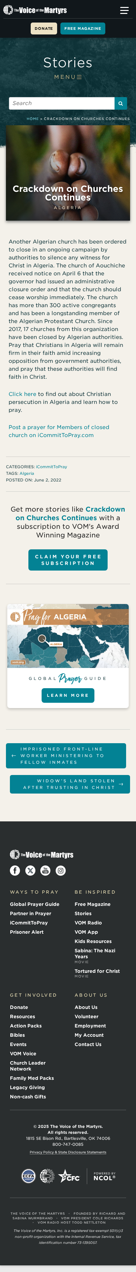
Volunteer (86, 1016)
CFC (69, 1176)
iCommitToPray (51, 466)
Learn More (68, 695)
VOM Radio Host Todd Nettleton (72, 1222)
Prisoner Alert (27, 932)
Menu (65, 77)
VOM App (86, 932)
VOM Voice (23, 1053)
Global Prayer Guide (34, 904)
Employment (90, 1025)
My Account (89, 1035)
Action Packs (26, 1025)
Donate (44, 28)
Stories (68, 63)
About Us (86, 1007)
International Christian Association (47, 1176)
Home (33, 119)
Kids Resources (93, 941)
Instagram (60, 870)
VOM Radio (88, 922)
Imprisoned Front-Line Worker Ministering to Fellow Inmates (58, 756)
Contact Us (88, 1044)
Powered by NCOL (105, 1176)
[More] (124, 10)
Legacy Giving (27, 1087)
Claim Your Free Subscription (68, 560)
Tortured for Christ (97, 973)
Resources (22, 1016)
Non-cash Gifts (28, 1096)
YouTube (45, 870)
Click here (22, 394)
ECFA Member (29, 1176)
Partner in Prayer (30, 913)
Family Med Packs (32, 1078)
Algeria (68, 207)
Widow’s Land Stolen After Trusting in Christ (74, 784)
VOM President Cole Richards (92, 1218)
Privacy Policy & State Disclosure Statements (68, 1152)
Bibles (17, 1035)
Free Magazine (82, 28)
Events (18, 1044)
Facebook (15, 870)
